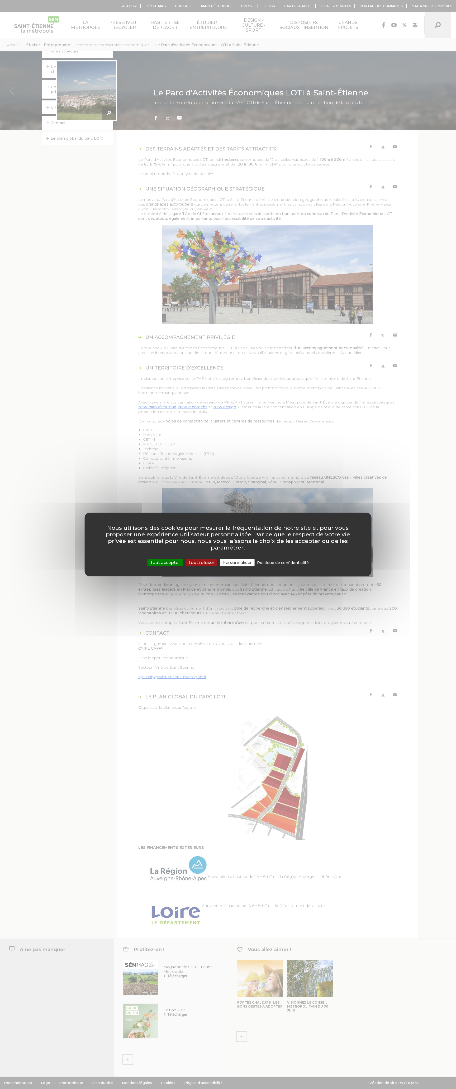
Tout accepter (165, 562)
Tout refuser (201, 562)
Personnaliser (237, 562)
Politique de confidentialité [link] (283, 562)
